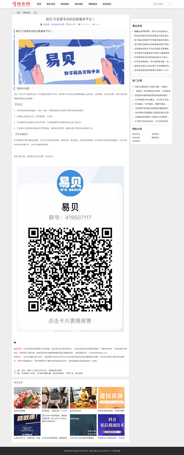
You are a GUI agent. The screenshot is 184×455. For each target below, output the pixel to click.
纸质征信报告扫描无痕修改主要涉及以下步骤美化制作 (158, 35)
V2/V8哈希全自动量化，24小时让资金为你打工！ (157, 99)
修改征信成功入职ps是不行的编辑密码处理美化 (155, 66)
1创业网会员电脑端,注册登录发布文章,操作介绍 (156, 112)
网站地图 (116, 451)
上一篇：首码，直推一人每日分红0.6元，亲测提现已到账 (38, 370)
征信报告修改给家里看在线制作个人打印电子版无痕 (157, 70)
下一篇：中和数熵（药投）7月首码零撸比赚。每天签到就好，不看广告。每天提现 (48, 373)
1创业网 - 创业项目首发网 (53, 24)
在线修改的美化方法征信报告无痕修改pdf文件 (154, 48)
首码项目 (65, 4)
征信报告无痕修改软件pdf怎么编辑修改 (151, 53)
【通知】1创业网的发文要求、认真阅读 (152, 91)
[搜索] (169, 4)
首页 (39, 4)
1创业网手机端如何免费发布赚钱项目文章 (153, 108)
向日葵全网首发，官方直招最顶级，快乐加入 (154, 61)
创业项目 (79, 4)
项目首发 (51, 4)
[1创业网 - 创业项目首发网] (13, 12)
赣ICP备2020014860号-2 (100, 451)
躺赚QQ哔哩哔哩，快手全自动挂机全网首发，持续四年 (159, 31)
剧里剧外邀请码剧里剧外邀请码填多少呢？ (154, 95)
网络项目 (93, 4)
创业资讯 (107, 4)
